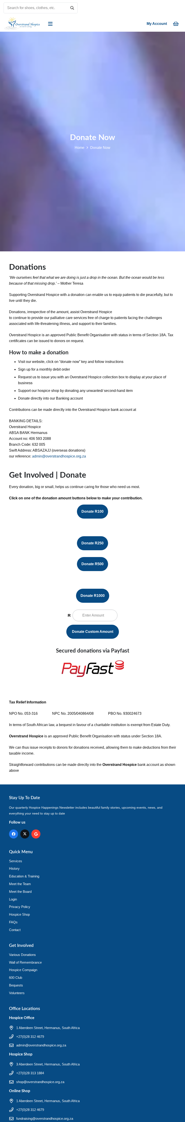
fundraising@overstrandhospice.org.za (44, 1118)
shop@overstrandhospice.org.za (40, 1082)
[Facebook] (13, 834)
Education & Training (24, 876)
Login (13, 899)
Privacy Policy (19, 907)
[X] (24, 834)
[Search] (72, 7)
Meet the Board (20, 891)
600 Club (15, 977)
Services (15, 861)
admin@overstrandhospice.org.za (59, 456)
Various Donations (22, 955)
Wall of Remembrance (25, 962)
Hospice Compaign (23, 970)
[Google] (35, 834)
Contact (15, 930)
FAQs (13, 922)
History (14, 868)
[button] (50, 23)
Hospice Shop (19, 914)
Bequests (16, 985)
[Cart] (176, 24)
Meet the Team (20, 884)
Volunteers (17, 993)
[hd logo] (22, 24)
